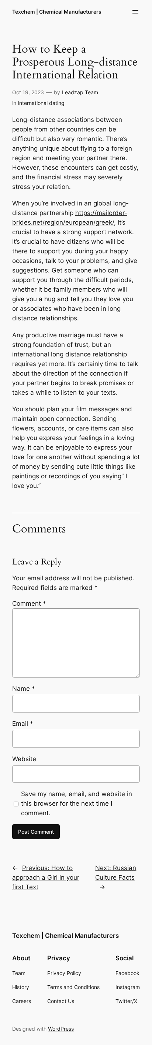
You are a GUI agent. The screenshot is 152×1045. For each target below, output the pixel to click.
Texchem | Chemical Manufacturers (56, 11)
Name (23, 688)
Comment (29, 603)
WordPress (61, 1028)
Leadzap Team (80, 92)
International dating (41, 103)
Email (22, 723)
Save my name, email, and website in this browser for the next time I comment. (76, 803)
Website (24, 759)
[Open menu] (135, 11)
